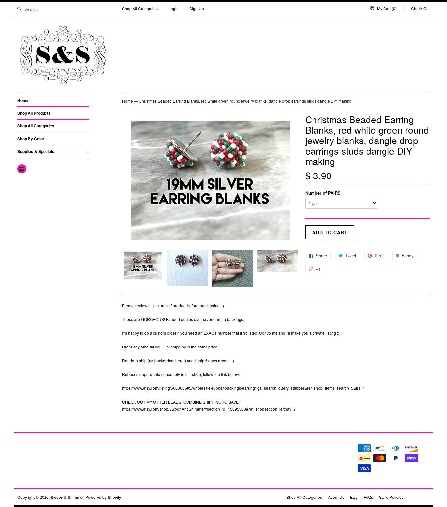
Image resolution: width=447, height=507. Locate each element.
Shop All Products (34, 113)
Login (174, 8)
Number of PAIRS (323, 193)
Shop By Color (30, 138)
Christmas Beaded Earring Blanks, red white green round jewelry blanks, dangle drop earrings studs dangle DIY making (245, 100)
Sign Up (196, 8)
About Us (336, 497)
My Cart (387, 8)
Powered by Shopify (103, 497)
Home (22, 100)
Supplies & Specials (53, 151)
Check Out (420, 8)
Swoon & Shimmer (67, 497)
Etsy (354, 497)
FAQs (368, 497)
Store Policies (391, 497)
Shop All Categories (140, 8)
